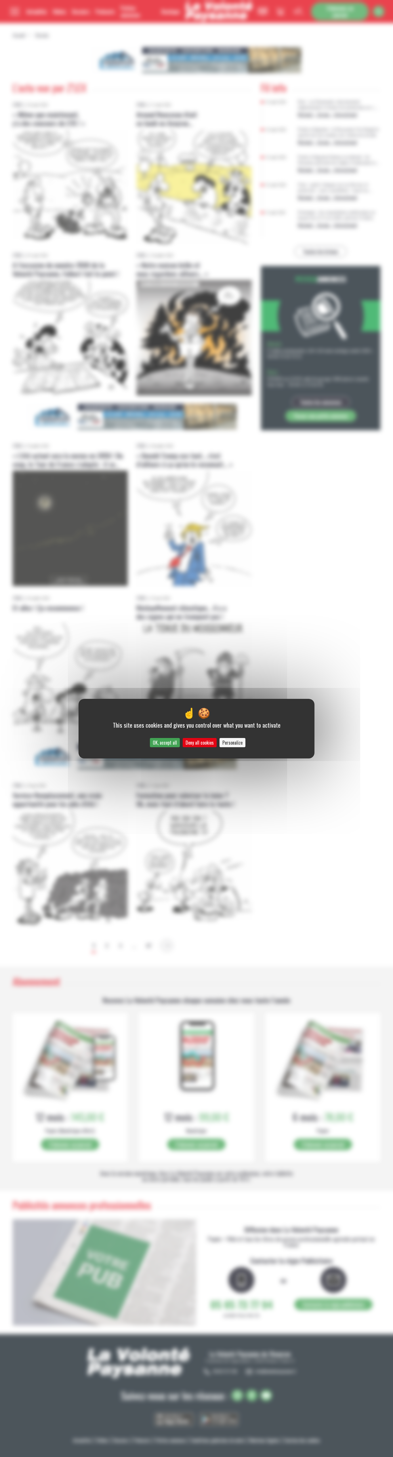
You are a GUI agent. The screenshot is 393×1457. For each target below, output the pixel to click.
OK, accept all (165, 742)
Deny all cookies (200, 742)
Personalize (232, 742)
